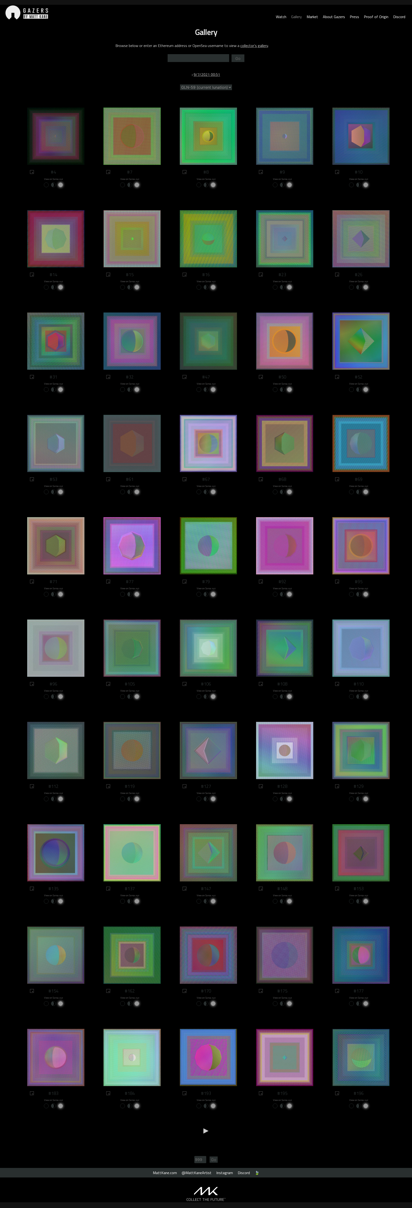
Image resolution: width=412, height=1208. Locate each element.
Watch (281, 17)
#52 (358, 377)
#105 (130, 684)
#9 (282, 172)
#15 (130, 274)
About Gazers (334, 17)
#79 (206, 581)
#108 (282, 684)
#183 (53, 1093)
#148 (282, 888)
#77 (130, 581)
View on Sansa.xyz (53, 179)
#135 (53, 888)
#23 (282, 274)
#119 (130, 786)
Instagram (224, 1173)
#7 (129, 172)
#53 (53, 479)
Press (354, 17)
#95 (358, 581)
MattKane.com (165, 1173)
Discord (399, 17)
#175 (282, 991)
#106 (206, 684)
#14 (53, 274)
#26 (358, 274)
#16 (206, 274)
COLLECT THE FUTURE (206, 1199)
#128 (282, 786)
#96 (53, 684)
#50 (282, 377)
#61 (130, 479)
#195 (282, 1093)
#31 (53, 377)
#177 (359, 991)
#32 (130, 377)
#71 (53, 581)
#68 (282, 479)
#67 (206, 479)
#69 (358, 479)
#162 (130, 991)
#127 (206, 786)
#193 (206, 1093)
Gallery (296, 17)
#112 (53, 786)
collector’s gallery (254, 45)
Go (238, 58)
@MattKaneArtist (196, 1173)
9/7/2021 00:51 (207, 74)
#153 (359, 888)
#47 (206, 377)
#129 (359, 786)
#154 (53, 991)
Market (312, 17)
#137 (130, 888)
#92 (282, 581)
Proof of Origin (376, 17)
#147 (206, 888)
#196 (359, 1093)
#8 (206, 172)
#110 (359, 684)
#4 (53, 172)
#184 (130, 1093)
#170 (206, 991)
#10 (358, 172)
